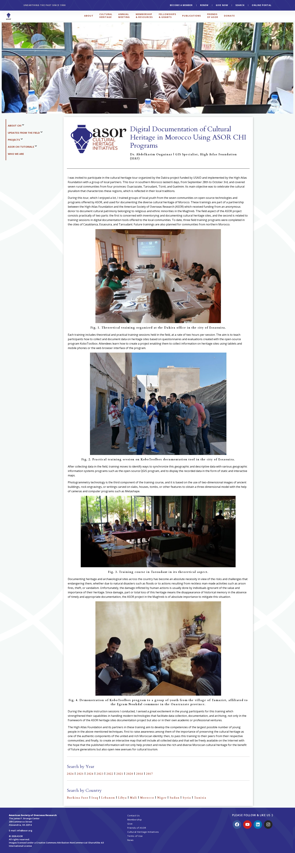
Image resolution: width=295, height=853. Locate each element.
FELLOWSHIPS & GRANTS (167, 16)
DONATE (229, 15)
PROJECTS (14, 139)
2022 (110, 774)
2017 (149, 774)
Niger (162, 798)
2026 (70, 774)
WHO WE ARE (16, 153)
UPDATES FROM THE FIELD (24, 132)
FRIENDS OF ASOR (212, 16)
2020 (129, 774)
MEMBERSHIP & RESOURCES (144, 16)
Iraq (95, 798)
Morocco (147, 798)
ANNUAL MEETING (124, 16)
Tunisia (200, 798)
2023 (100, 774)
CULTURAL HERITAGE (106, 16)
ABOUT (88, 15)
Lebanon (108, 798)
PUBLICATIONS (191, 15)
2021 (119, 774)
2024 (90, 774)
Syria (187, 798)
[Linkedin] (258, 824)
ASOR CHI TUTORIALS (21, 146)
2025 (80, 774)
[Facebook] (237, 824)
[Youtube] (247, 824)
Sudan (175, 798)
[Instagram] (268, 824)
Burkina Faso (77, 798)
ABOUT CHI (14, 125)
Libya (122, 798)
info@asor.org (24, 830)
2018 (139, 774)
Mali (133, 798)
